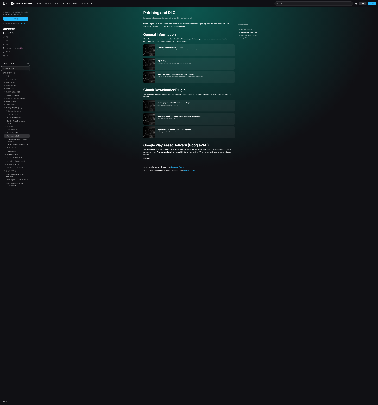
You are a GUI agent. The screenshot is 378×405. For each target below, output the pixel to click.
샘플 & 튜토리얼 (11, 171)
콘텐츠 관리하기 (11, 82)
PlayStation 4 (11, 151)
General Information (245, 29)
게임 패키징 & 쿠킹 (13, 164)
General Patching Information (18, 144)
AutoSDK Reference (14, 117)
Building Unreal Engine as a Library (16, 122)
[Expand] (4, 76)
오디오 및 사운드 (11, 101)
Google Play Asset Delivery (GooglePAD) (248, 37)
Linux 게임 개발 (12, 129)
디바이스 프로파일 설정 (14, 157)
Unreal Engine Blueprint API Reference (15, 175)
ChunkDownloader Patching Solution (17, 140)
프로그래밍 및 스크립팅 (13, 92)
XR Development (12, 154)
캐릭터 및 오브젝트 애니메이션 (15, 98)
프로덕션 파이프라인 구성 (14, 108)
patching (146, 158)
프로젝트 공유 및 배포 (13, 114)
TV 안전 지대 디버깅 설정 (15, 167)
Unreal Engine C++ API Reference (17, 180)
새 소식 (8, 76)
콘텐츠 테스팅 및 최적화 (13, 111)
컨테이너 (10, 126)
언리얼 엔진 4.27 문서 (9, 73)
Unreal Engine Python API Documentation (14, 184)
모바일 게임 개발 (12, 133)
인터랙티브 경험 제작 (12, 95)
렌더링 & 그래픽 (11, 89)
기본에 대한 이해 (11, 79)
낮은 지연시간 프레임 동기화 (16, 161)
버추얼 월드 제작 (11, 85)
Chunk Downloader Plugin (248, 32)
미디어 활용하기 (11, 104)
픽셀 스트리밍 (11, 147)
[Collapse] (4, 114)
